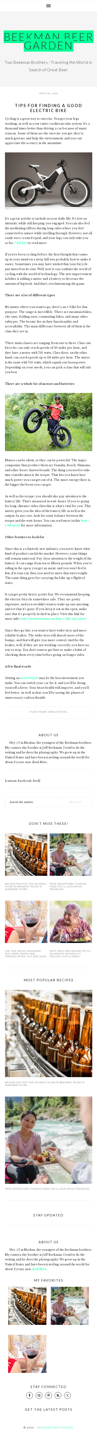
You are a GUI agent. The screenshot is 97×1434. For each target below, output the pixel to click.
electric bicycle (29, 678)
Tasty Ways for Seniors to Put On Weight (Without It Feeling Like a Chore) (70, 954)
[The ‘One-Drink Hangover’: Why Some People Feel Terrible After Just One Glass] (26, 923)
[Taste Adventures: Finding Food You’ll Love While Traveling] (71, 855)
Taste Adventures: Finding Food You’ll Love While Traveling (68, 886)
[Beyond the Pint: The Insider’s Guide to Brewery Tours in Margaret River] (26, 855)
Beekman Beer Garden (49, 41)
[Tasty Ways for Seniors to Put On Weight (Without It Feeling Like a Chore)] (71, 923)
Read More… (40, 762)
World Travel (57, 711)
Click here (20, 243)
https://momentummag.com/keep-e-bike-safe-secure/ (54, 618)
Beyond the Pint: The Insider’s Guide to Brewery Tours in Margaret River (26, 886)
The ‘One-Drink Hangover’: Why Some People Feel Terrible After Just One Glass (25, 954)
